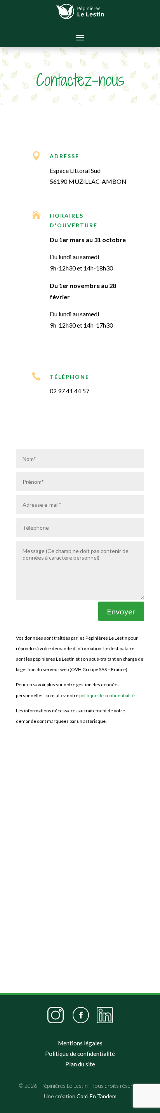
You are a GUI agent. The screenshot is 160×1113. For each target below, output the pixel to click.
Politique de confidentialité (80, 1053)
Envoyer (121, 611)
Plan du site (80, 1064)
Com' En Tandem (97, 1096)
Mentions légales (80, 1043)
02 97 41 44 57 (69, 390)
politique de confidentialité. (107, 695)
